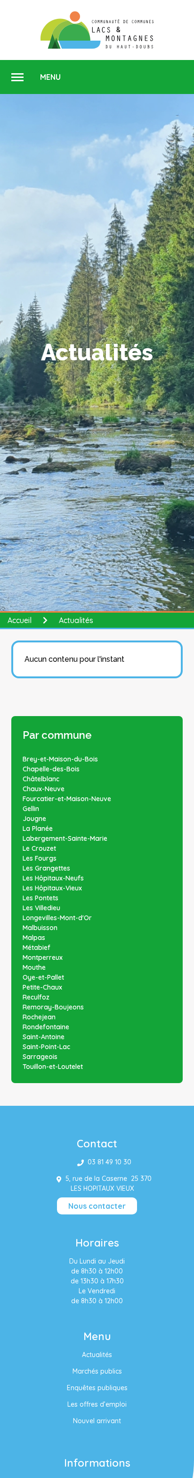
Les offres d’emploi (97, 1404)
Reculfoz (36, 997)
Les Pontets (40, 898)
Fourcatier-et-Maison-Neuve (67, 799)
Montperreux (43, 957)
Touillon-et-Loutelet (53, 1066)
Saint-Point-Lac (46, 1046)
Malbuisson (40, 927)
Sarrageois (40, 1056)
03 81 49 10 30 (109, 1162)
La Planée (38, 828)
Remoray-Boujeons (53, 1007)
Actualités (97, 1354)
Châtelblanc (41, 779)
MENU (50, 77)
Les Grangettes (46, 868)
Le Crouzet (39, 848)
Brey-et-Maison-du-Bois (60, 759)
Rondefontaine (46, 1027)
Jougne (34, 818)
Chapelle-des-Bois (51, 769)
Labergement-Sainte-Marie (65, 838)
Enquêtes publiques (97, 1388)
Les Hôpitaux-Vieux (52, 888)
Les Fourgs (40, 858)
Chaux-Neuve (44, 789)
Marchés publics (97, 1371)
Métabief (36, 947)
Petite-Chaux (42, 987)
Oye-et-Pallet (43, 977)
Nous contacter (97, 1206)
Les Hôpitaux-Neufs (53, 878)
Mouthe (34, 967)
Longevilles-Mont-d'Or (57, 918)
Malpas (34, 937)
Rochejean (39, 1017)
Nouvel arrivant (97, 1421)
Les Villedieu (41, 908)
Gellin (31, 808)
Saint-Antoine (44, 1037)
